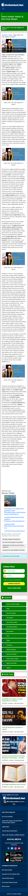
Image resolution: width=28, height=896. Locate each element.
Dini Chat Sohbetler (7, 816)
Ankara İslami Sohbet (8, 878)
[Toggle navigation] (3, 8)
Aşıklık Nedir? (5, 826)
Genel (10, 35)
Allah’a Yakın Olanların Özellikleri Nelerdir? (13, 835)
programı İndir (16, 803)
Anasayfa (4, 35)
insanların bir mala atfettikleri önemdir (14, 550)
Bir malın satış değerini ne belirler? (13, 542)
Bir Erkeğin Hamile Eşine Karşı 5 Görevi (14, 784)
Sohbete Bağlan (14, 583)
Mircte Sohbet (6, 886)
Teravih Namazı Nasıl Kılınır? (10, 831)
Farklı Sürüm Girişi (14, 588)
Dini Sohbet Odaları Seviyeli (9, 882)
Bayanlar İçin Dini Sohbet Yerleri (11, 874)
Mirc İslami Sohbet (7, 870)
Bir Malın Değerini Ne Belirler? (11, 539)
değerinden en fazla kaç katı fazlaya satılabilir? (13, 546)
